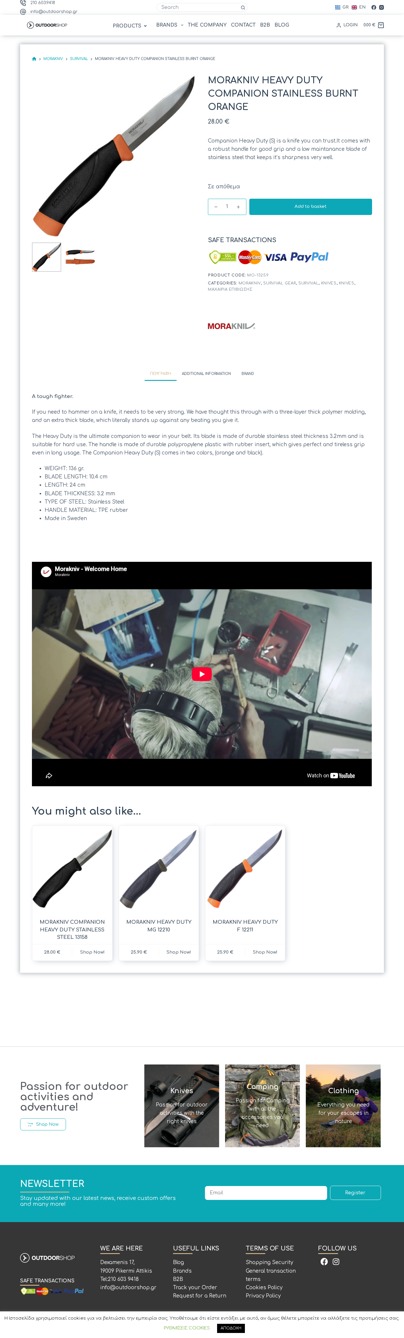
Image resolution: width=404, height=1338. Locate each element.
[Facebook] (373, 7)
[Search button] (243, 7)
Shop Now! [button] (92, 952)
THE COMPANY (207, 25)
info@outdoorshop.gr (53, 11)
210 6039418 (42, 3)
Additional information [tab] (206, 374)
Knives (329, 283)
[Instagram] (381, 7)
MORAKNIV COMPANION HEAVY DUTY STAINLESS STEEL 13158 (72, 929)
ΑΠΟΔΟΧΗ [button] (231, 1328)
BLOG (281, 25)
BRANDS (166, 25)
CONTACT (243, 25)
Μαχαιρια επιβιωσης (230, 289)
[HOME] (34, 59)
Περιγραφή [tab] (160, 374)
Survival (308, 283)
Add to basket (311, 206)
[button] (130, 26)
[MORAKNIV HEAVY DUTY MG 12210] (159, 868)
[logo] (231, 326)
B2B (265, 25)
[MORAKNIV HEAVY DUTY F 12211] (245, 868)
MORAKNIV (250, 283)
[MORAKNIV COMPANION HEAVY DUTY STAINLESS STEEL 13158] (72, 868)
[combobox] (198, 7)
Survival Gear (279, 283)
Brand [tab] (248, 374)
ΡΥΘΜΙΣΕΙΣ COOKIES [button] (187, 1328)
